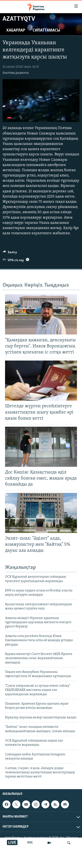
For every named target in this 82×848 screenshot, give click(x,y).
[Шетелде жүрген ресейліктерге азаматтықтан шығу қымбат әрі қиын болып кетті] (41, 381)
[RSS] (55, 804)
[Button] (10, 253)
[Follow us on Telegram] (45, 804)
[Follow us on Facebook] (7, 804)
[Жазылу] (65, 804)
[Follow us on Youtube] (26, 804)
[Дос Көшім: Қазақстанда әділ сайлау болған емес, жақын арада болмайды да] (41, 447)
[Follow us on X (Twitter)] (16, 804)
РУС (30, 842)
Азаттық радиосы (16, 73)
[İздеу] (68, 843)
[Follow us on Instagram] (36, 804)
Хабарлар (15, 30)
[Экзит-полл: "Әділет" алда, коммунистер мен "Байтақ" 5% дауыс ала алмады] (41, 513)
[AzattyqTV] (49, 843)
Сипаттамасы (46, 30)
